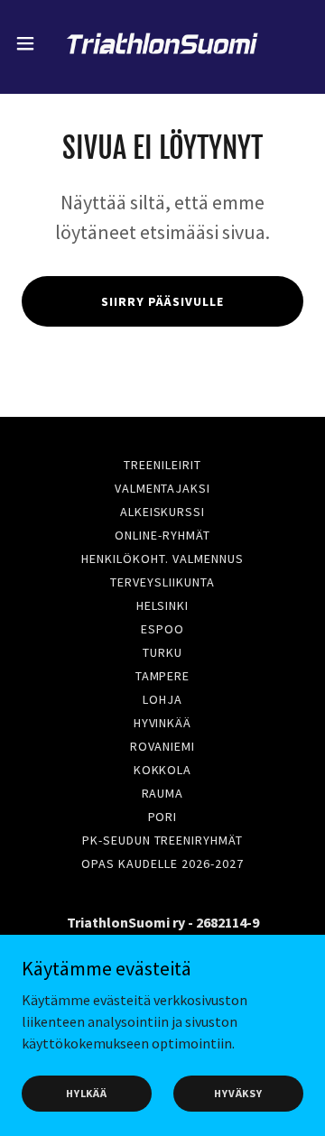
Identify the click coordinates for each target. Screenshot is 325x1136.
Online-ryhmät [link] (162, 535)
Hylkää (86, 1093)
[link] (162, 43)
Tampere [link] (162, 676)
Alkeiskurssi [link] (163, 511)
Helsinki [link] (163, 605)
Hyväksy (238, 1093)
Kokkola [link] (163, 770)
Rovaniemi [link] (163, 746)
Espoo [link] (162, 629)
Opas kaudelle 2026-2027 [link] (162, 863)
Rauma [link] (163, 793)
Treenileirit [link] (162, 465)
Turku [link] (162, 652)
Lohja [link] (162, 699)
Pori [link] (163, 816)
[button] (30, 43)
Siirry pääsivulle (162, 301)
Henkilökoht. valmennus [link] (162, 558)
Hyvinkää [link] (163, 723)
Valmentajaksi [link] (163, 488)
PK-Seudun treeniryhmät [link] (163, 840)
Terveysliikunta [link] (162, 582)
